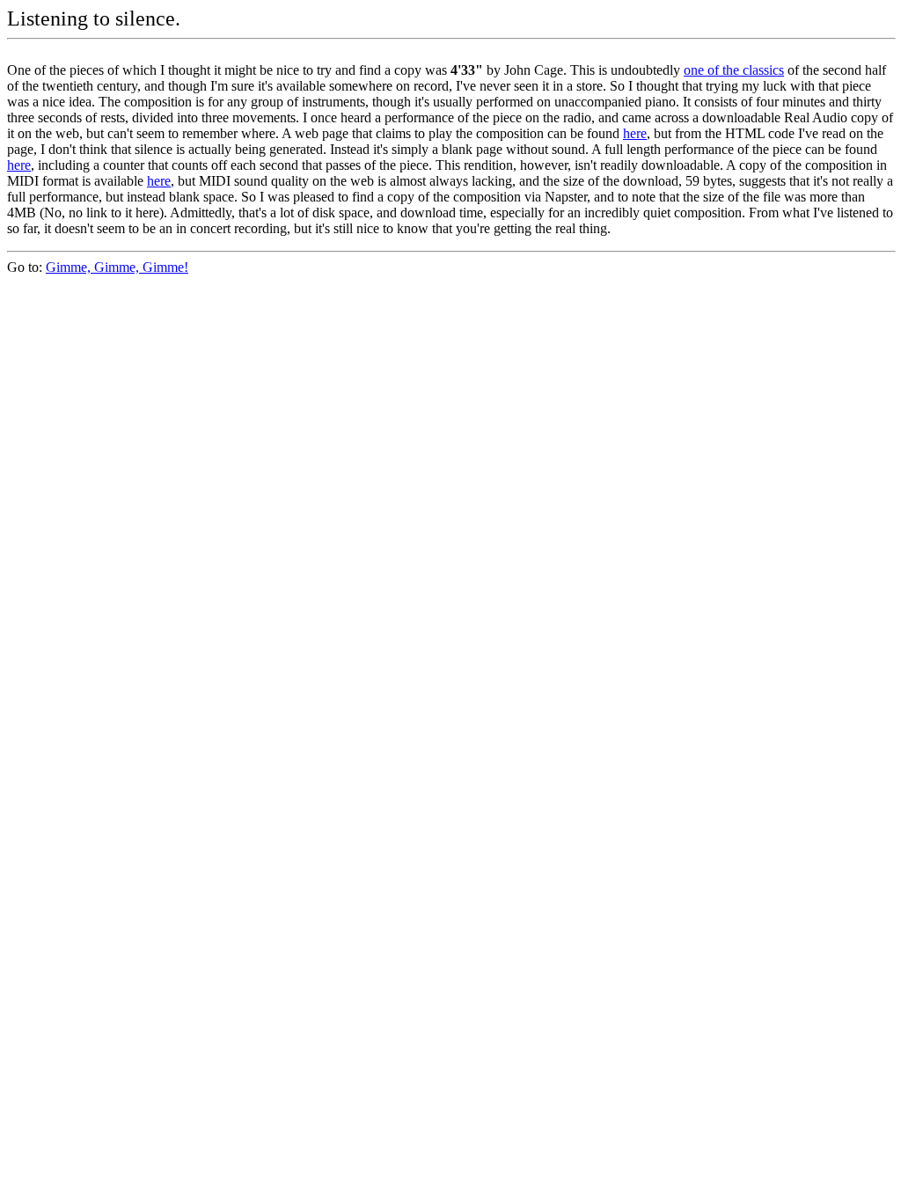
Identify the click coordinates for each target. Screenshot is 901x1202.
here (635, 133)
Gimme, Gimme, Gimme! (117, 267)
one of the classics (734, 69)
